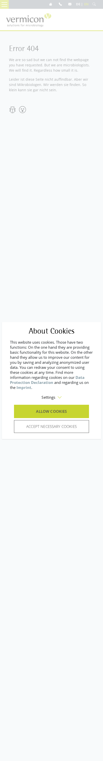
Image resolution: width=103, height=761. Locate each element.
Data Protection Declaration (47, 380)
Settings (48, 397)
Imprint (23, 387)
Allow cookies (51, 411)
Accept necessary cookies (51, 426)
